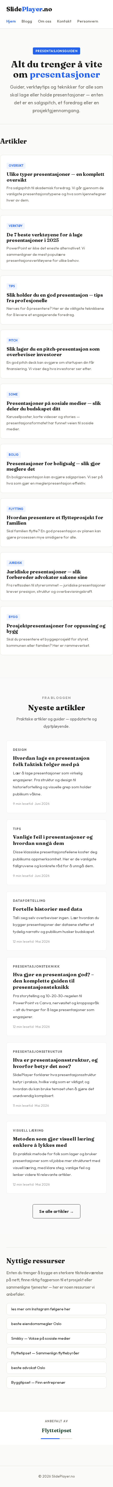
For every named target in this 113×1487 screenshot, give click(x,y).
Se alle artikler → (56, 1211)
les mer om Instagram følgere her (40, 1308)
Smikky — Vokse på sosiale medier (40, 1338)
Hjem (11, 21)
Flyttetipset (56, 1430)
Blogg (27, 21)
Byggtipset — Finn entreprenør (38, 1382)
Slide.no (29, 9)
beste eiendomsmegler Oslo (36, 1323)
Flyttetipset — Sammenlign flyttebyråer (45, 1352)
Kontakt (64, 21)
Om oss (44, 21)
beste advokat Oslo (28, 1367)
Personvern (87, 21)
